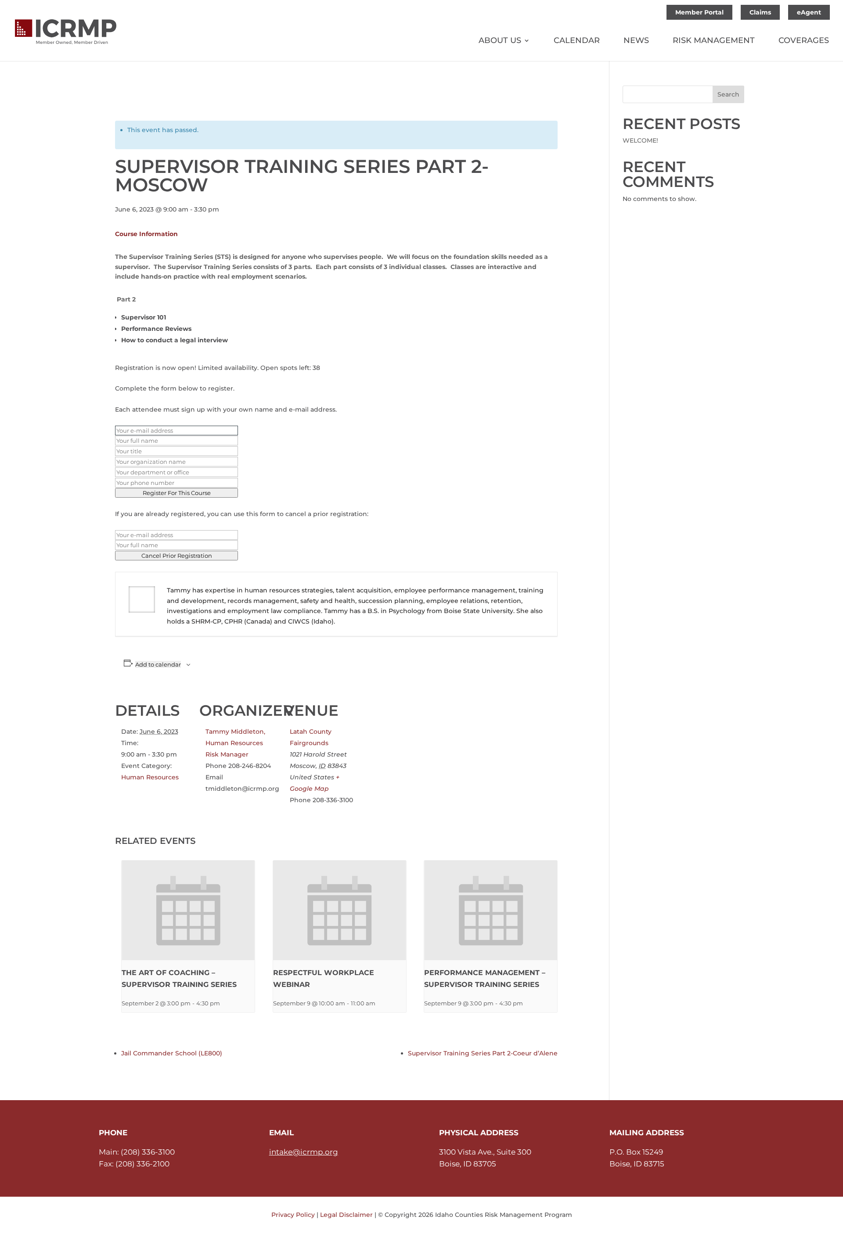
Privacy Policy (293, 1215)
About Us (500, 41)
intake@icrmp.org (303, 1152)
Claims (760, 12)
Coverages (803, 41)
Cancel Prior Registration (176, 555)
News (636, 41)
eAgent (809, 12)
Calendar (577, 41)
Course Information (146, 234)
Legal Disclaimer (346, 1215)
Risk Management (714, 41)
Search (728, 94)
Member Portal (699, 12)
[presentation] (188, 910)
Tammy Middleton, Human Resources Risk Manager (235, 743)
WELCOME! (640, 140)
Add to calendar (158, 664)
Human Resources (150, 777)
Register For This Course (177, 492)
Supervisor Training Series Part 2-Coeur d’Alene (483, 1053)
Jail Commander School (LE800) (171, 1053)
